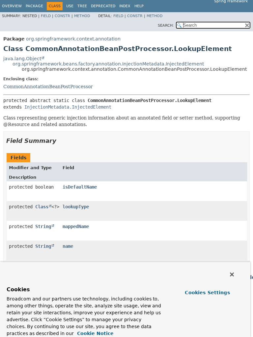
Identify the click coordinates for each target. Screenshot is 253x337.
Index (124, 6)
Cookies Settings (207, 292)
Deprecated (103, 6)
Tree (82, 6)
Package (34, 6)
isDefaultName (80, 187)
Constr (62, 16)
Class (41, 206)
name (68, 246)
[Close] (232, 274)
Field (46, 16)
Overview (12, 6)
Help (139, 6)
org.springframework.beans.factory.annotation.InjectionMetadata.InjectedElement (108, 63)
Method (82, 16)
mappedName (76, 226)
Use (69, 6)
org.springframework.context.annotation (73, 38)
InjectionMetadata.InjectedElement (67, 107)
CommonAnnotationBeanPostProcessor (48, 86)
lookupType (76, 206)
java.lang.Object (22, 58)
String (43, 226)
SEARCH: (166, 25)
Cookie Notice (94, 333)
